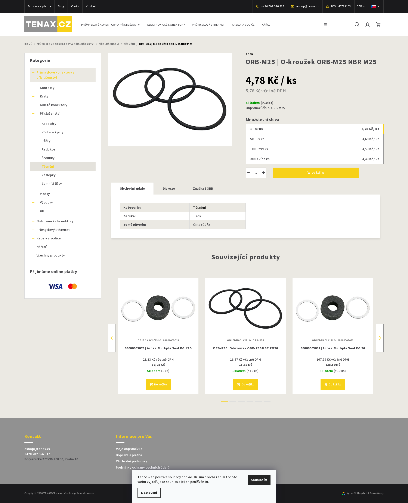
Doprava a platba (39, 6)
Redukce (48, 149)
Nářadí (42, 247)
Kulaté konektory (53, 105)
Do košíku (318, 173)
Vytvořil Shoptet (357, 493)
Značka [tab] (203, 188)
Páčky (46, 141)
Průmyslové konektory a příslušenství (56, 75)
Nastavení (149, 492)
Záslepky (49, 175)
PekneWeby (377, 493)
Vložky (45, 194)
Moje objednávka (129, 449)
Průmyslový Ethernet (53, 229)
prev (111, 338)
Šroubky (48, 158)
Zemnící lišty (52, 183)
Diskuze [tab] (169, 188)
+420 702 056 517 (37, 454)
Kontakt (91, 6)
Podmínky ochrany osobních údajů (142, 467)
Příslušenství (50, 113)
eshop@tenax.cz (37, 449)
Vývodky (46, 202)
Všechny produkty (51, 255)
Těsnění (48, 166)
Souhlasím (259, 480)
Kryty (44, 96)
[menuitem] (111, 24)
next (380, 338)
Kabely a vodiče (49, 238)
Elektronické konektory (55, 221)
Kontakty (47, 88)
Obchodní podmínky (131, 461)
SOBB (249, 54)
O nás (75, 6)
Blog (61, 6)
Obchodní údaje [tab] (132, 188)
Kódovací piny (53, 132)
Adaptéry (49, 123)
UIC (42, 211)
